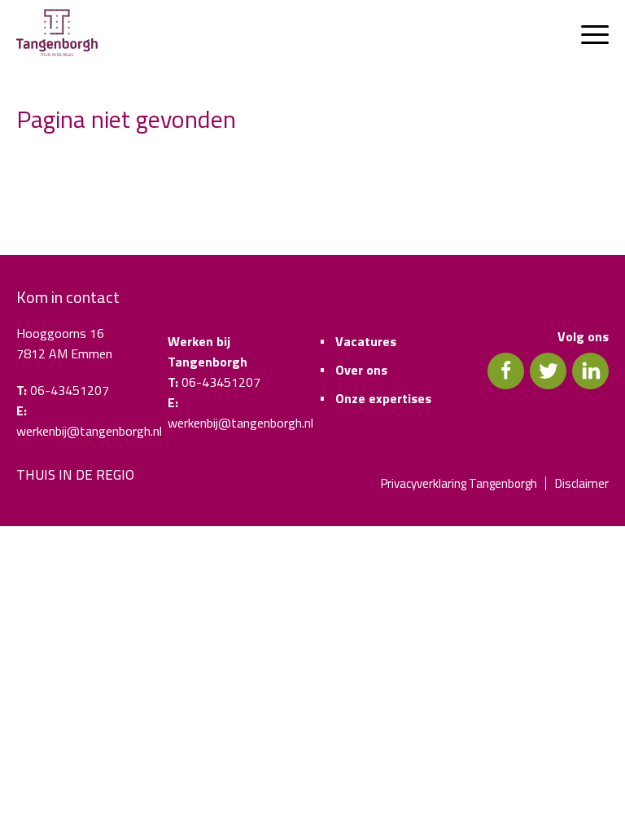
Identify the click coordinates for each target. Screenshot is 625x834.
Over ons (361, 370)
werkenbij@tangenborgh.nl (89, 431)
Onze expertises (383, 398)
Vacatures (365, 341)
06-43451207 (69, 390)
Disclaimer (582, 483)
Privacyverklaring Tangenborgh (459, 483)
